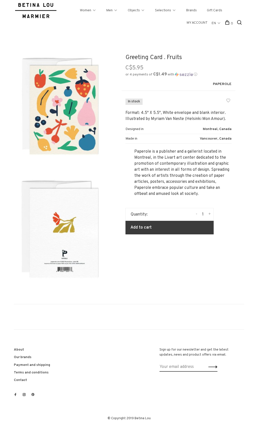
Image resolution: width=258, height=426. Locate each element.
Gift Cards (214, 10)
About (19, 350)
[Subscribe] (211, 366)
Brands (191, 10)
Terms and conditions (31, 372)
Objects (134, 10)
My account (197, 23)
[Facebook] (15, 395)
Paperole (222, 84)
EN (214, 23)
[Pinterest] (33, 395)
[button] (161, 74)
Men (109, 10)
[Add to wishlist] (228, 101)
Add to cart (141, 227)
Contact (20, 380)
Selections (163, 10)
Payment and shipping (32, 365)
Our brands (22, 357)
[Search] (240, 23)
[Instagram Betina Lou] (24, 395)
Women (85, 10)
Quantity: (139, 214)
